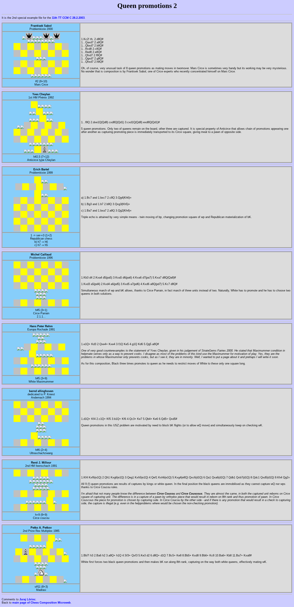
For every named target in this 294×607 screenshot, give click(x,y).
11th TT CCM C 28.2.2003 (68, 17)
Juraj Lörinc (27, 599)
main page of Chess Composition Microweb (41, 602)
